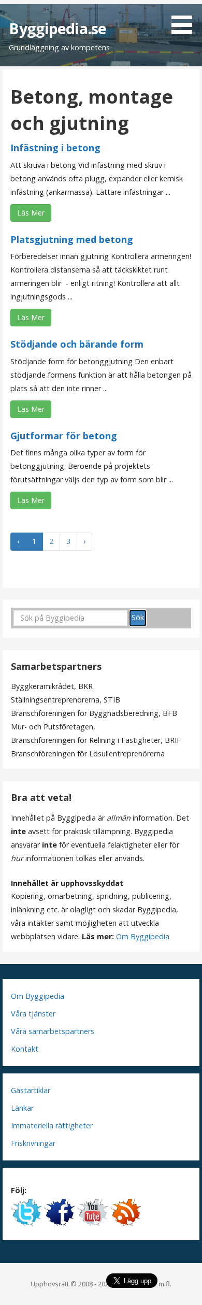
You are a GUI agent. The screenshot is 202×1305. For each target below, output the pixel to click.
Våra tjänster (33, 1014)
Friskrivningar (33, 1143)
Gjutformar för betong (63, 435)
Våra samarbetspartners (52, 1031)
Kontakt (24, 1049)
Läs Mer (31, 213)
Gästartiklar (30, 1090)
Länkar (22, 1108)
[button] (185, 18)
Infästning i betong (55, 147)
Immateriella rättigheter (52, 1125)
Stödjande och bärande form (76, 344)
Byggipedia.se (57, 28)
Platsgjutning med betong (71, 239)
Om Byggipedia (142, 936)
